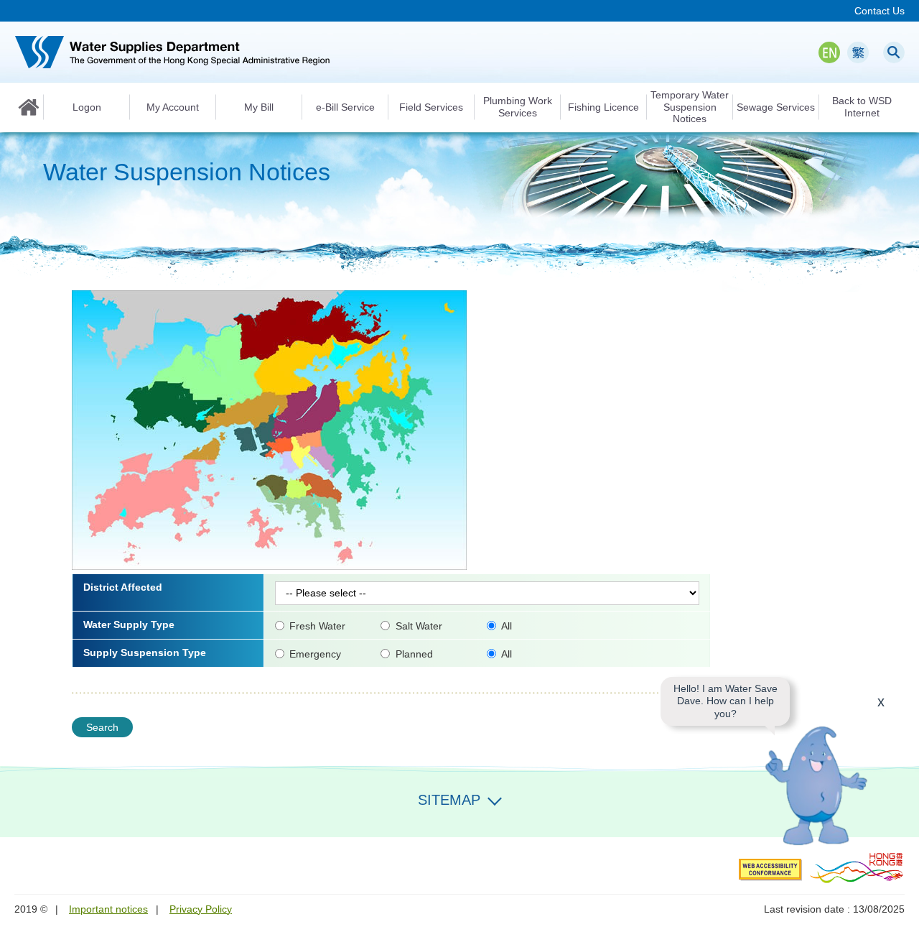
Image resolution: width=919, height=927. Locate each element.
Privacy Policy (200, 909)
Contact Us (879, 11)
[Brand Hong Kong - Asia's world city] (857, 867)
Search (894, 52)
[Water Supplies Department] (172, 52)
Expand (495, 798)
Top (899, 817)
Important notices (108, 909)
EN (829, 52)
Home (28, 107)
